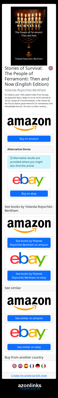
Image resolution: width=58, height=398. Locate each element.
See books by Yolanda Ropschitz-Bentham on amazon (29, 243)
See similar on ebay (29, 347)
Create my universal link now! (29, 375)
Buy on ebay (29, 193)
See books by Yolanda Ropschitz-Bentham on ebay (29, 275)
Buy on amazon (29, 138)
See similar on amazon (29, 318)
